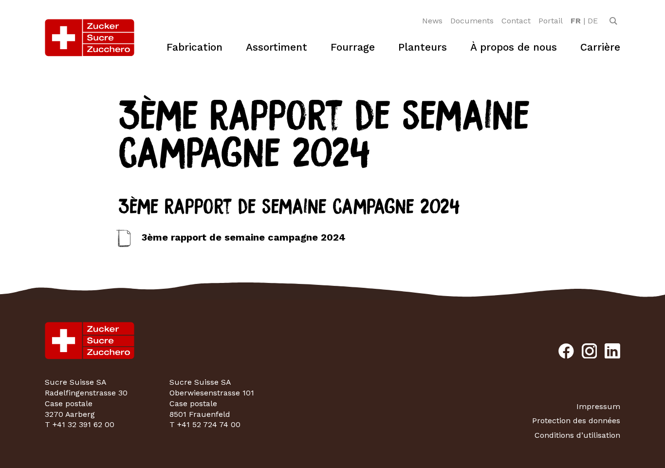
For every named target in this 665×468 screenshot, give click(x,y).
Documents (472, 20)
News (432, 20)
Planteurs (422, 47)
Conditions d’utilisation (577, 435)
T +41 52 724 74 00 (204, 424)
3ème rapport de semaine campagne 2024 (244, 237)
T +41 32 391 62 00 (79, 424)
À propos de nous (513, 47)
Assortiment (276, 47)
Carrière (600, 47)
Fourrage (353, 47)
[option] (576, 21)
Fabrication (194, 47)
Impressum (598, 406)
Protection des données (576, 420)
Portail (550, 20)
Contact (516, 20)
